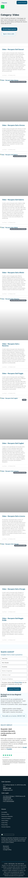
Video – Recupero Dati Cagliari (13, 443)
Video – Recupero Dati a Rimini (13, 272)
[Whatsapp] (2, 7)
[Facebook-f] (8, 854)
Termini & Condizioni (6, 818)
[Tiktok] (17, 854)
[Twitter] (10, 854)
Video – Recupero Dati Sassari (13, 49)
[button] (11, 2)
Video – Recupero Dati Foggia (12, 373)
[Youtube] (15, 854)
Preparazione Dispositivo (7, 816)
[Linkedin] (12, 854)
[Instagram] (20, 854)
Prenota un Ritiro (5, 814)
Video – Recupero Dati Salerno (13, 200)
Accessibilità (4, 812)
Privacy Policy (18, 682)
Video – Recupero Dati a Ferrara (13, 125)
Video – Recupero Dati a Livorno (13, 516)
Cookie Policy (4, 822)
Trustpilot (9, 749)
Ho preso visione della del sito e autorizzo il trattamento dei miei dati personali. (14, 684)
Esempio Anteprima (5, 826)
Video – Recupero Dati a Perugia (13, 589)
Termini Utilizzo (4, 820)
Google (25, 747)
